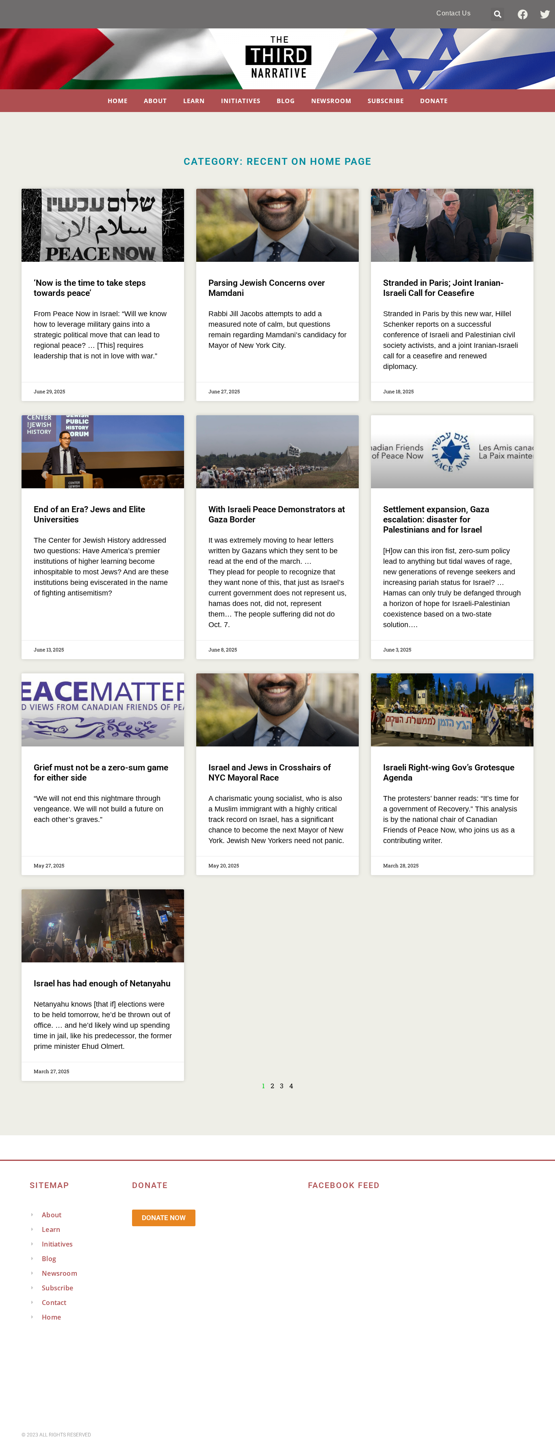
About (155, 101)
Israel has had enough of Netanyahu (102, 983)
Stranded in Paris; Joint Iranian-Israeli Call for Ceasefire (443, 288)
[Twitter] (545, 14)
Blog (286, 101)
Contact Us (453, 13)
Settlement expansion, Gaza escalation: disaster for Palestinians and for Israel (436, 520)
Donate (434, 101)
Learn (194, 101)
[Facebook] (522, 14)
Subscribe (386, 101)
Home (118, 101)
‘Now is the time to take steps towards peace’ (90, 288)
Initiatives (240, 101)
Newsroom (331, 101)
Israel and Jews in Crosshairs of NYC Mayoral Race (269, 773)
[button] (497, 14)
